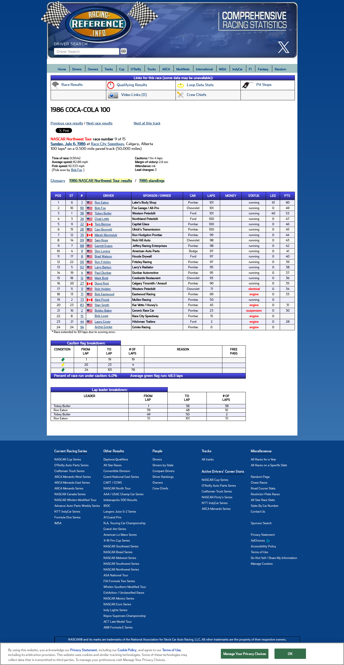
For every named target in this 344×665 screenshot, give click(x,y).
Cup (121, 69)
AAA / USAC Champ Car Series (124, 494)
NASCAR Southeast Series (121, 546)
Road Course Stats (263, 488)
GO (123, 51)
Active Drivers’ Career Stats (223, 471)
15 (82, 316)
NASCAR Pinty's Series (217, 497)
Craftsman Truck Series (69, 471)
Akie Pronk (102, 300)
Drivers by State (163, 465)
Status (253, 195)
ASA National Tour (116, 575)
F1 (250, 69)
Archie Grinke (103, 327)
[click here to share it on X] (285, 47)
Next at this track (147, 123)
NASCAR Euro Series (117, 604)
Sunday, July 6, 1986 (68, 144)
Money (230, 195)
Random (280, 69)
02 (82, 267)
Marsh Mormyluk (106, 235)
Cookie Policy (127, 650)
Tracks (109, 69)
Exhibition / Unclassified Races (124, 592)
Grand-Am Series (115, 529)
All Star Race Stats (263, 500)
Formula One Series (67, 517)
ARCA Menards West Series (72, 477)
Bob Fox (76, 170)
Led (273, 195)
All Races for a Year (263, 459)
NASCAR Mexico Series (119, 598)
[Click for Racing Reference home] (172, 29)
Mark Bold (101, 278)
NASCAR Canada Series (70, 494)
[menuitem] (275, 541)
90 (82, 208)
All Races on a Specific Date (269, 465)
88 (82, 246)
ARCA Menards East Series (72, 482)
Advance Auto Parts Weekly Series (77, 506)
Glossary (58, 180)
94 (82, 327)
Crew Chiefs (160, 488)
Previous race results (67, 123)
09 (82, 240)
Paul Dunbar (103, 273)
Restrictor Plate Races (265, 494)
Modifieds (183, 69)
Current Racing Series (70, 451)
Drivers (77, 69)
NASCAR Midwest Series (120, 558)
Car (193, 195)
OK (290, 653)
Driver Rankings (163, 477)
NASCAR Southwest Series (121, 564)
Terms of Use (259, 552)
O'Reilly (136, 69)
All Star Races (113, 465)
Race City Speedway (107, 144)
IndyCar (237, 69)
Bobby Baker (103, 310)
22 (82, 224)
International (204, 69)
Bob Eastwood (104, 294)
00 (82, 262)
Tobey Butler (103, 213)
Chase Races (259, 482)
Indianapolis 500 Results (120, 500)
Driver (108, 195)
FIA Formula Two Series (119, 581)
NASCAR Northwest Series (121, 569)
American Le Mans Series (120, 535)
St (71, 195)
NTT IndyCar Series (67, 511)
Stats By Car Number (265, 506)
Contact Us (258, 511)
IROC (107, 506)
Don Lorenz (102, 251)
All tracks (208, 459)
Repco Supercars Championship (125, 616)
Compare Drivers (164, 471)
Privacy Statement (263, 535)
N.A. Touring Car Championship (125, 523)
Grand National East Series (121, 477)
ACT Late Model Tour (118, 621)
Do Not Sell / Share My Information (274, 558)
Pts (287, 195)
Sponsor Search (261, 523)
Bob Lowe (101, 316)
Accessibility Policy (263, 546)
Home (62, 69)
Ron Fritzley (103, 262)
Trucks (151, 69)
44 (82, 321)
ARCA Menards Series (68, 488)
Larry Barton (103, 267)
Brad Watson (103, 256)
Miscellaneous (261, 451)
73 (82, 300)
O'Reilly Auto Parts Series (71, 465)
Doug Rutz (102, 283)
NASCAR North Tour (117, 488)
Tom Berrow (103, 224)
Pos (58, 195)
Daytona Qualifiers (116, 459)
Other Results (114, 451)
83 (82, 305)
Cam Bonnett (103, 229)
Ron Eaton (102, 202)
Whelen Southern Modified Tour (125, 587)
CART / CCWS (113, 482)
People (157, 451)
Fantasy (263, 69)
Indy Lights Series (115, 610)
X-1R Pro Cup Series (117, 540)
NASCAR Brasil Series (118, 552)
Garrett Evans (104, 246)
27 (82, 283)
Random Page (260, 477)
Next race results (99, 123)
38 (82, 213)
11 (82, 289)
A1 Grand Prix (112, 517)
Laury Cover (103, 321)
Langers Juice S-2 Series (120, 511)
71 (82, 294)
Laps (211, 195)
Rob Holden (103, 289)
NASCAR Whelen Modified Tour (75, 500)
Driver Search (71, 44)
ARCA (166, 69)
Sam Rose (101, 240)
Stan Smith (102, 305)
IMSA (222, 69)
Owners (93, 69)
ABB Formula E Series (118, 627)
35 (82, 235)
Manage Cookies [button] (262, 564)
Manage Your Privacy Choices (244, 653)
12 (82, 278)
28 (82, 229)
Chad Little (102, 219)
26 (82, 219)
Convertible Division (117, 471)
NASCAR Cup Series (67, 459)
